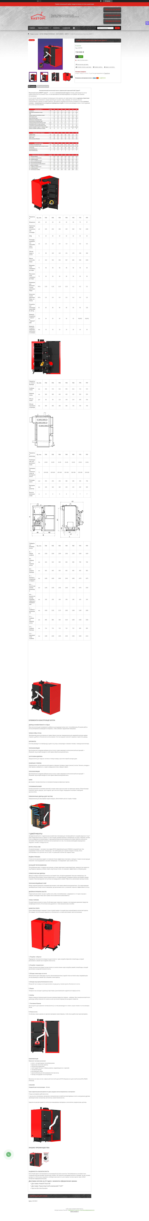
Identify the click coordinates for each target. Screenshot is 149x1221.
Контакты (56, 28)
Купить (80, 56)
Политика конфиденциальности (87, 1210)
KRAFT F (67, 34)
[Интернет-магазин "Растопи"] (38, 16)
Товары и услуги (43, 28)
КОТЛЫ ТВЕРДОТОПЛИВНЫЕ (47, 34)
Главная (32, 28)
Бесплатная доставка (82, 64)
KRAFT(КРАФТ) (60, 34)
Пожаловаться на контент (74, 1210)
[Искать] (117, 28)
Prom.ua (81, 1208)
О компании (66, 28)
